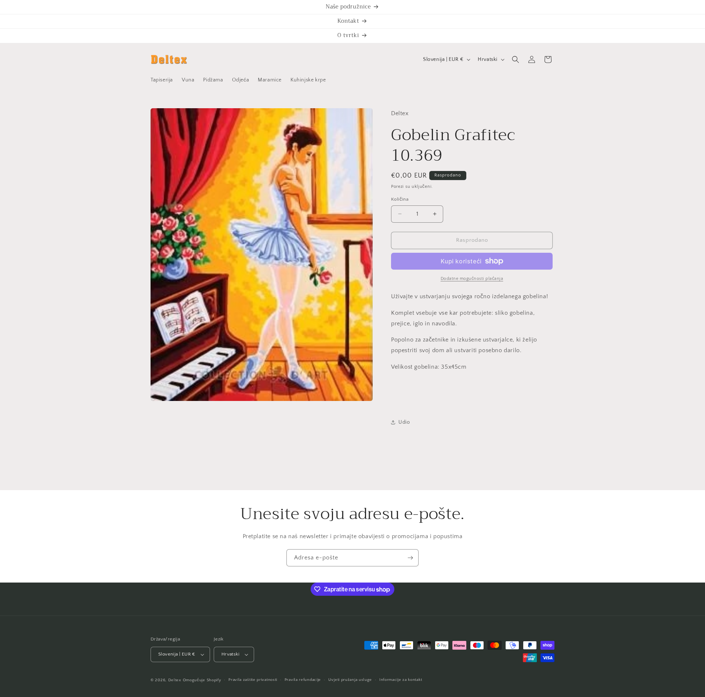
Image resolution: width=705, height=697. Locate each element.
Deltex (174, 680)
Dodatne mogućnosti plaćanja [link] (472, 278)
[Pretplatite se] (410, 557)
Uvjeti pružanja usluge (350, 680)
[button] (515, 59)
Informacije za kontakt (400, 680)
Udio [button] (404, 422)
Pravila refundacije (303, 680)
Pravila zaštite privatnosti (252, 680)
